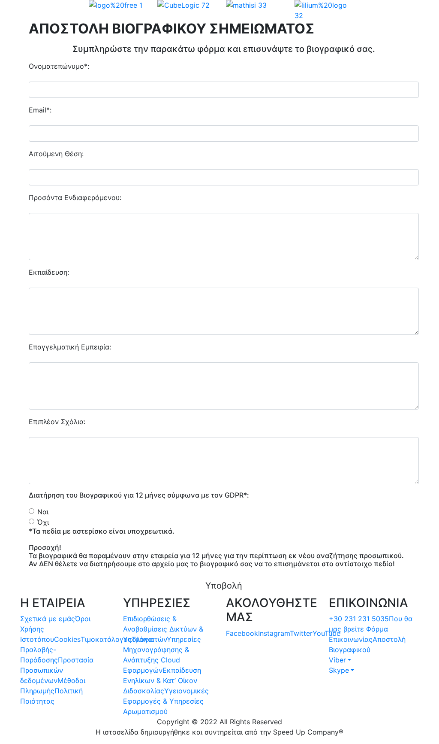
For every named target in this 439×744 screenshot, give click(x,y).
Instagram (274, 633)
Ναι (42, 511)
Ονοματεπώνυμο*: (59, 66)
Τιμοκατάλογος (106, 639)
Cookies (67, 639)
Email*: (40, 110)
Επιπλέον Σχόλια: (57, 421)
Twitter (301, 633)
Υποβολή (223, 585)
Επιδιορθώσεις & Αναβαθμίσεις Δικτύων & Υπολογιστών (163, 629)
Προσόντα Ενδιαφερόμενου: (75, 197)
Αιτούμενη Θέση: (56, 153)
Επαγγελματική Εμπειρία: (70, 347)
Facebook (242, 633)
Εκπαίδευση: (49, 272)
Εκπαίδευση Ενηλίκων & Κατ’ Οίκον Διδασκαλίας (162, 680)
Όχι (43, 522)
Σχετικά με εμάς (47, 618)
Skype (339, 670)
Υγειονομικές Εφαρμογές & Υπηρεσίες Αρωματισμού (166, 701)
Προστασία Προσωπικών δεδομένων (56, 670)
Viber (337, 660)
